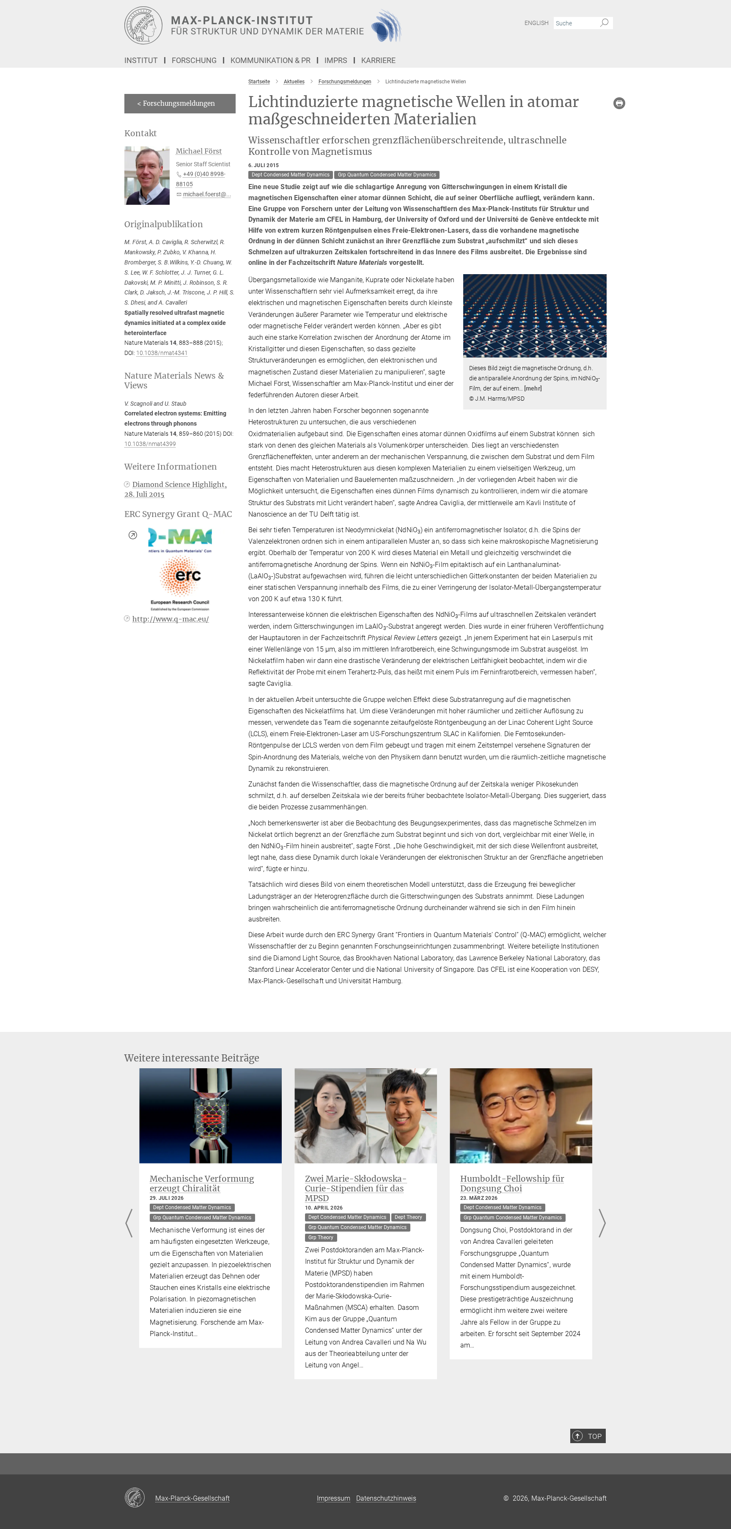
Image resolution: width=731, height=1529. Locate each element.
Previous (128, 1223)
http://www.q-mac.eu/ (170, 619)
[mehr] (533, 388)
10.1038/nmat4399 (150, 443)
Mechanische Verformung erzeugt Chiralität (202, 1184)
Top (595, 1436)
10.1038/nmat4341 (162, 352)
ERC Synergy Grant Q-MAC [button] (178, 514)
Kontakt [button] (140, 133)
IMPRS (335, 60)
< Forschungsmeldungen (176, 103)
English (537, 22)
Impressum (333, 1498)
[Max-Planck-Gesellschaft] (139, 1498)
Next (602, 1223)
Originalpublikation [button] (163, 224)
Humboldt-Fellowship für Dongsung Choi (512, 1184)
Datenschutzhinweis (386, 1498)
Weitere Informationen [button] (170, 467)
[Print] (619, 103)
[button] (599, 351)
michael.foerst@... (207, 194)
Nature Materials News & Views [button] (174, 380)
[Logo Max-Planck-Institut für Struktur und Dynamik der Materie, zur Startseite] (283, 25)
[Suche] (604, 23)
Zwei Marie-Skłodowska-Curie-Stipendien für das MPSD (356, 1188)
